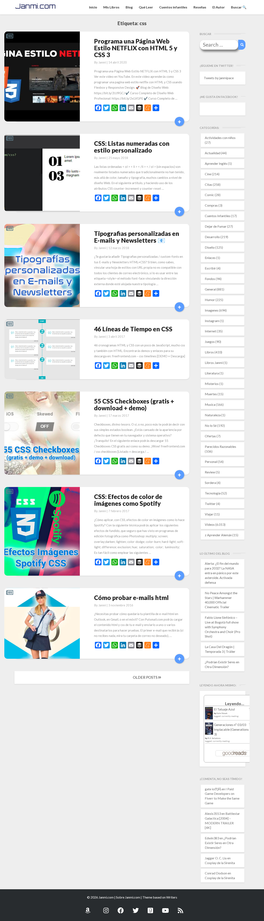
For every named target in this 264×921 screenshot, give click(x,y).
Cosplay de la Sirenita (220, 863)
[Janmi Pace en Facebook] (120, 908)
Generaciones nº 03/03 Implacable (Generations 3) (231, 729)
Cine (208, 174)
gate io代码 (213, 789)
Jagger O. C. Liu (216, 858)
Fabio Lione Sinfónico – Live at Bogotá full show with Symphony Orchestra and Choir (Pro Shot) (222, 626)
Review (210, 472)
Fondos (210, 279)
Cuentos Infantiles (217, 216)
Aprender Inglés (216, 163)
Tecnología (212, 493)
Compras (211, 205)
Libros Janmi (214, 363)
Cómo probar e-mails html (131, 597)
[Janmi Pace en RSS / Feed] (180, 908)
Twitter (210, 504)
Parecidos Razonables (220, 446)
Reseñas (199, 7)
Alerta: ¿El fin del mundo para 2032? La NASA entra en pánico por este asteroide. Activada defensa (222, 572)
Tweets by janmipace (219, 78)
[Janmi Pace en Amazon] (88, 908)
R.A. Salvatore (214, 738)
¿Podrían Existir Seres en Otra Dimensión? (220, 842)
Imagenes (211, 310)
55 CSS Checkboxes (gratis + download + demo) (134, 404)
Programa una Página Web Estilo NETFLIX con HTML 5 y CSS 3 (135, 47)
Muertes (211, 394)
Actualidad (212, 153)
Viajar (209, 514)
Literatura (212, 373)
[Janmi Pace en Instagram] (106, 908)
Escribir (210, 268)
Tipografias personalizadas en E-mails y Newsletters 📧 (136, 237)
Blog (129, 7)
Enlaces (210, 258)
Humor (210, 300)
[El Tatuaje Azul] (209, 715)
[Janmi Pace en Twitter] (135, 908)
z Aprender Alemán (218, 535)
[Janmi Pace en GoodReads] (150, 908)
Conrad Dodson (216, 873)
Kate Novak (222, 713)
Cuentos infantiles (173, 7)
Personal (211, 461)
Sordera (210, 483)
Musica (210, 404)
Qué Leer (146, 7)
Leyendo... (234, 703)
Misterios (212, 384)
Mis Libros (111, 7)
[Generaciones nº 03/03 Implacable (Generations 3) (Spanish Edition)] (209, 730)
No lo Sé (211, 425)
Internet (210, 331)
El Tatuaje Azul (224, 709)
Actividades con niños (220, 138)
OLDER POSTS (145, 677)
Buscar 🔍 (238, 7)
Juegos (210, 341)
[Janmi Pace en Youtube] (165, 908)
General (210, 289)
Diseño (210, 247)
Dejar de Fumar (215, 226)
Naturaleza (213, 415)
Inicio (93, 7)
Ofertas (210, 436)
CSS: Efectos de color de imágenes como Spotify (128, 500)
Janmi (102, 62)
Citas (208, 184)
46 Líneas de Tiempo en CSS (133, 329)
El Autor (218, 7)
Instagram (212, 321)
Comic (209, 195)
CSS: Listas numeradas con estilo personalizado (132, 147)
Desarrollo (212, 237)
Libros (209, 352)
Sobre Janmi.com (128, 897)
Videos (210, 524)
